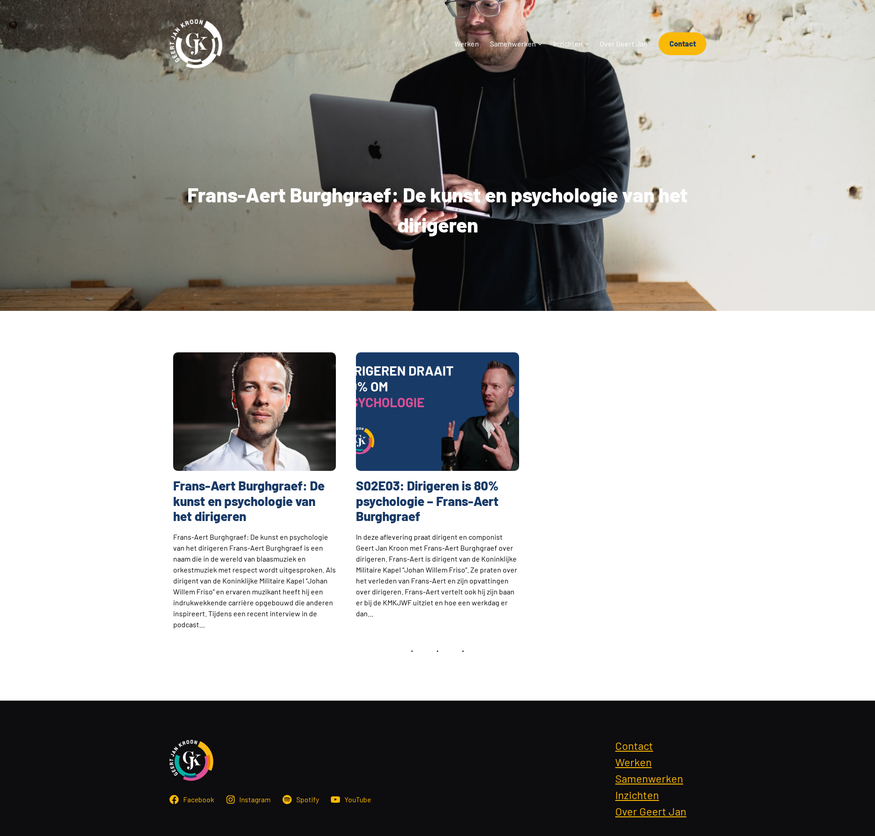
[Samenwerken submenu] (540, 43)
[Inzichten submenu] (587, 43)
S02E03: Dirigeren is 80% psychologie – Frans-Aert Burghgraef (427, 501)
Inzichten (637, 794)
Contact (682, 43)
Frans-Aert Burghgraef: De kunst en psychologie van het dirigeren (248, 501)
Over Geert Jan (650, 811)
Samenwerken (649, 778)
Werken (633, 762)
